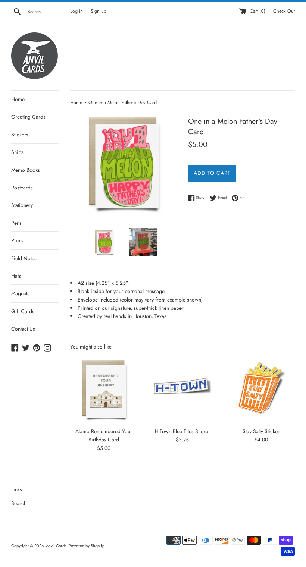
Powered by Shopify (86, 546)
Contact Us (23, 329)
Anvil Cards (56, 546)
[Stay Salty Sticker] (261, 389)
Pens (16, 223)
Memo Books (25, 170)
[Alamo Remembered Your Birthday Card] (104, 389)
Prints (17, 240)
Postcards (22, 187)
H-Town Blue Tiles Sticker (182, 431)
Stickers (19, 134)
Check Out (284, 11)
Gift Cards (22, 311)
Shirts (17, 152)
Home (18, 99)
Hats (16, 276)
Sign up (98, 11)
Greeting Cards (35, 116)
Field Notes (24, 258)
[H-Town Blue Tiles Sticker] (182, 389)
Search (18, 503)
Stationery (22, 205)
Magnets (20, 293)
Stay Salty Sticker (261, 431)
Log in (76, 11)
